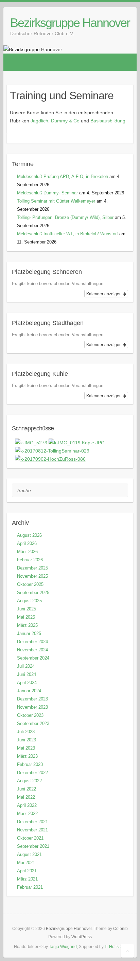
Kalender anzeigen (104, 293)
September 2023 (33, 723)
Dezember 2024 (32, 641)
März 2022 (27, 813)
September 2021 (33, 846)
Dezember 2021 (32, 821)
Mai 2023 (26, 748)
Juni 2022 (26, 789)
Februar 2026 (30, 559)
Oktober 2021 (30, 838)
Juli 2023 (26, 731)
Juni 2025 (26, 608)
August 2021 (29, 854)
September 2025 (33, 592)
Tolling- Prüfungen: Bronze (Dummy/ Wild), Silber (65, 217)
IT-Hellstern (115, 946)
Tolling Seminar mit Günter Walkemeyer (56, 201)
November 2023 (32, 707)
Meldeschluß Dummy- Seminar (47, 192)
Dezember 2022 (32, 772)
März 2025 (27, 625)
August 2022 (29, 780)
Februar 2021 (30, 887)
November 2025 (32, 576)
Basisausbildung (107, 120)
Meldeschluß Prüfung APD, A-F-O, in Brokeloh (62, 176)
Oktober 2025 (30, 584)
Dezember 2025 (32, 568)
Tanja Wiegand (63, 946)
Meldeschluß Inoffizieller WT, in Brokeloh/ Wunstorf (67, 233)
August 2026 (29, 535)
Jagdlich (39, 120)
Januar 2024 (29, 690)
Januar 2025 (29, 633)
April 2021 (27, 870)
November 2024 (32, 649)
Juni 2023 (26, 739)
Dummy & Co (65, 120)
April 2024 (27, 682)
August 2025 (29, 600)
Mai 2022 (26, 797)
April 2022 (27, 805)
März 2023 (27, 756)
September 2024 (33, 658)
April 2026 (27, 543)
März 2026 (27, 551)
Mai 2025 (26, 617)
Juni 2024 (26, 674)
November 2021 (32, 829)
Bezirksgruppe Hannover (70, 23)
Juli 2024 (26, 666)
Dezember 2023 (32, 698)
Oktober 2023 (30, 715)
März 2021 (27, 879)
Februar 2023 (30, 764)
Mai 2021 (26, 862)
